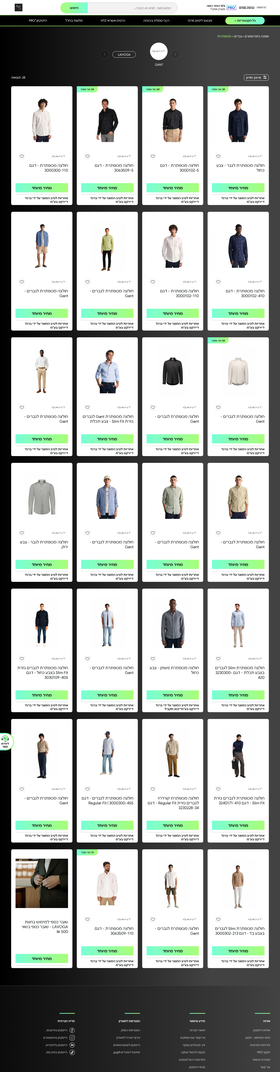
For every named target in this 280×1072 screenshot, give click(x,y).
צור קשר (265, 1067)
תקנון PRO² (263, 1052)
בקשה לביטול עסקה (193, 1052)
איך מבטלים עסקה (194, 1045)
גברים (238, 36)
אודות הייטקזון (261, 1030)
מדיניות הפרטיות (260, 1045)
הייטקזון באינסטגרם (55, 1037)
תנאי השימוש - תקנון (257, 1037)
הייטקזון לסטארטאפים (126, 1045)
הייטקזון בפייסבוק (56, 1030)
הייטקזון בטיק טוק (56, 1052)
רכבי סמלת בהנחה (156, 20)
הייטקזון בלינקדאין (56, 1045)
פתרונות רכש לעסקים (192, 1060)
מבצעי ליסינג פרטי (200, 20)
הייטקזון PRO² (38, 20)
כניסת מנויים (246, 7)
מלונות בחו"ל (74, 20)
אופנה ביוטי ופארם (257, 36)
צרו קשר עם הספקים (192, 1037)
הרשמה (261, 7)
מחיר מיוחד (238, 188)
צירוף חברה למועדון (128, 1037)
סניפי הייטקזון (197, 1067)
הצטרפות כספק (130, 1030)
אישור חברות (197, 1030)
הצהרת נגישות (261, 1060)
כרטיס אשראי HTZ (113, 20)
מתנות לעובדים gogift (126, 1052)
